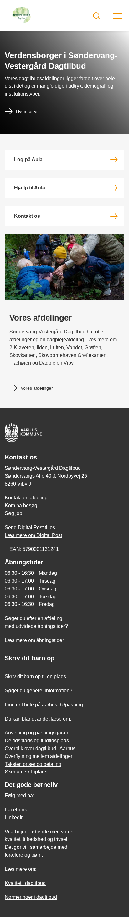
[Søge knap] (96, 16)
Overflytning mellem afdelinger (38, 756)
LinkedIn (14, 817)
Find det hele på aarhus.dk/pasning (44, 704)
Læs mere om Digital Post (33, 535)
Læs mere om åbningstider (34, 640)
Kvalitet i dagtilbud (25, 883)
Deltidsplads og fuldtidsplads (37, 740)
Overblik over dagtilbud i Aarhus (40, 748)
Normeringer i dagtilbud (31, 897)
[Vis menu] (117, 16)
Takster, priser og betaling (33, 764)
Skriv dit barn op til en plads (35, 676)
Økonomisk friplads (26, 771)
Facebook (16, 809)
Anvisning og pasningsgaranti (38, 732)
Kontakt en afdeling (26, 497)
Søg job (13, 513)
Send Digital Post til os (30, 527)
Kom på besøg (21, 505)
